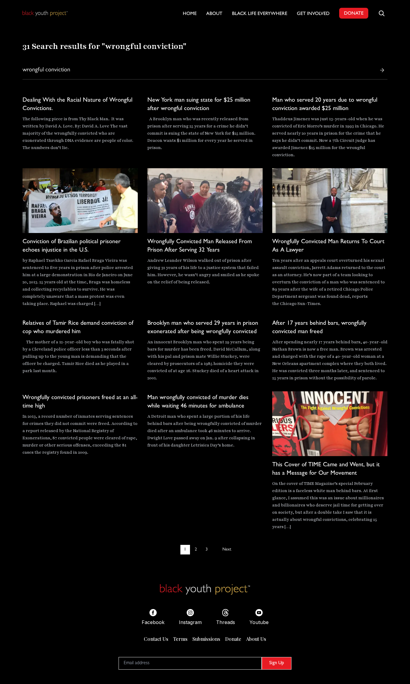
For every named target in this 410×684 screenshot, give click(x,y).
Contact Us (156, 639)
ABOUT (214, 14)
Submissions (206, 639)
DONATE (353, 13)
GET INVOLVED (313, 14)
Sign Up (276, 663)
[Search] (382, 70)
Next (226, 550)
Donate (233, 639)
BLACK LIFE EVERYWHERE (259, 14)
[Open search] (381, 13)
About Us (256, 639)
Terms (180, 639)
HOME (190, 14)
